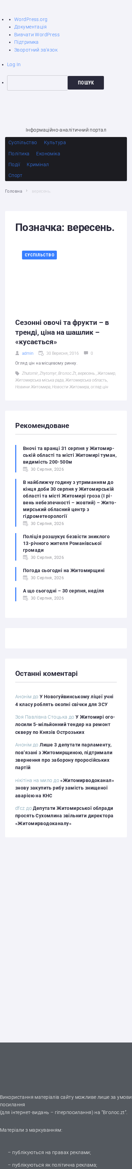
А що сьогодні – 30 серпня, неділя (63, 590)
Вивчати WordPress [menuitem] (37, 34)
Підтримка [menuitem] (26, 42)
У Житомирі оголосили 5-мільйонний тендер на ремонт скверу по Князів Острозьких (65, 724)
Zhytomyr (48, 373)
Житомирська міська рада (39, 380)
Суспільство (39, 254)
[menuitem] (69, 82)
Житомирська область (86, 380)
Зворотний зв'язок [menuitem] (36, 50)
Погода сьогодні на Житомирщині (64, 570)
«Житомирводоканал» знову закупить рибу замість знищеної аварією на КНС (64, 788)
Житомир (106, 373)
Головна (13, 191)
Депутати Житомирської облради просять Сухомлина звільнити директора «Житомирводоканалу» (64, 815)
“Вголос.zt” (114, 1112)
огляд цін (99, 387)
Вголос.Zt (67, 373)
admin (28, 353)
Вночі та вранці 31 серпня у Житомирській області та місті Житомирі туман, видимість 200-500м (69, 455)
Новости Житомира (70, 387)
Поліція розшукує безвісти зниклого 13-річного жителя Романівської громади (66, 543)
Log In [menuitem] (14, 64)
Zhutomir (30, 373)
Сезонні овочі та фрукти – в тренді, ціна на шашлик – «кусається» (62, 332)
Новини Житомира (32, 387)
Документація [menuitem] (30, 27)
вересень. (87, 373)
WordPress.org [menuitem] (30, 19)
